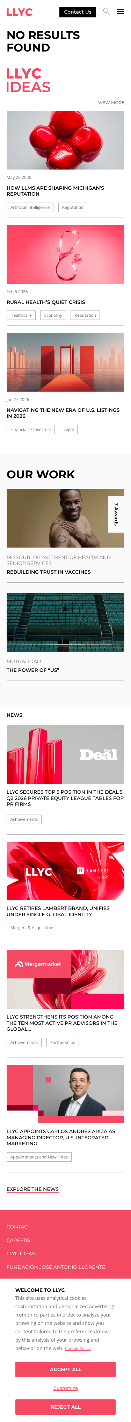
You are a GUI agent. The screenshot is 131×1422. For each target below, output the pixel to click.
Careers (18, 1240)
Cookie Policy (77, 1348)
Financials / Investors (30, 429)
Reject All (66, 1407)
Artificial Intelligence (30, 207)
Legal (69, 429)
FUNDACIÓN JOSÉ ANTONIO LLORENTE (56, 1267)
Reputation (73, 207)
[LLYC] (19, 12)
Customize (65, 1388)
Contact (18, 1227)
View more (111, 102)
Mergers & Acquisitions (33, 927)
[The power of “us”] (66, 622)
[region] (65, 1350)
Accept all (65, 1369)
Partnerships (62, 1042)
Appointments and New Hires (39, 1157)
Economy (53, 315)
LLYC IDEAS (21, 1254)
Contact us (78, 12)
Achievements (24, 819)
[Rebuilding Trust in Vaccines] (66, 518)
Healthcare (21, 315)
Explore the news (33, 1189)
